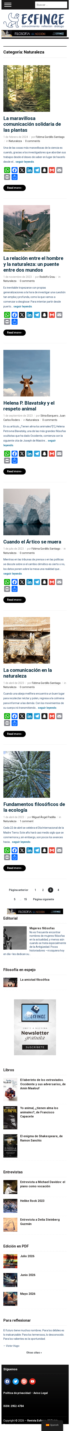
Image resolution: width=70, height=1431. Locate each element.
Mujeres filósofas (42, 928)
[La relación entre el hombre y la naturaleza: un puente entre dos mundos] (26, 228)
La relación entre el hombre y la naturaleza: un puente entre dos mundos (33, 264)
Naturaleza (15, 141)
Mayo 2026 (27, 1294)
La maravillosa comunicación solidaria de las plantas (32, 124)
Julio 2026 (27, 1256)
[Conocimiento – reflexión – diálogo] (34, 19)
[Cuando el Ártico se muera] (26, 511)
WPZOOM (24, 1428)
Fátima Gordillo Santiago (50, 136)
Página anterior (18, 889)
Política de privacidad (17, 1393)
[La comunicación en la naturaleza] (26, 640)
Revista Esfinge (36, 1420)
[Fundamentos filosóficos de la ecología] (26, 774)
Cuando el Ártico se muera (32, 542)
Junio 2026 (27, 1275)
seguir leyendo (24, 161)
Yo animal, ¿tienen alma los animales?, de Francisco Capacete (39, 1112)
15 (25, 899)
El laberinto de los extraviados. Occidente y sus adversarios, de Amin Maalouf (43, 1084)
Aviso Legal (40, 1393)
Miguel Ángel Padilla (44, 817)
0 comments (32, 141)
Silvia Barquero (49, 415)
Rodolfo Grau (47, 276)
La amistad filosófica (34, 979)
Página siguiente (43, 899)
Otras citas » (34, 1352)
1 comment (26, 821)
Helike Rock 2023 (32, 1201)
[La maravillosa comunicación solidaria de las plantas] (26, 88)
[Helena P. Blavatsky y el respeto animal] (26, 372)
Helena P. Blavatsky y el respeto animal (29, 406)
